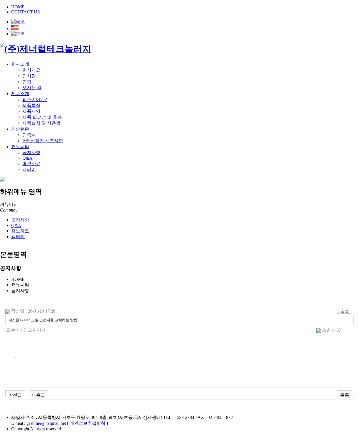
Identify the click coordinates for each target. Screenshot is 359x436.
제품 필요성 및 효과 (42, 117)
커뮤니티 (20, 146)
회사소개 (20, 64)
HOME (18, 6)
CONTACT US (25, 12)
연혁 (26, 81)
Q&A (27, 158)
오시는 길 (32, 87)
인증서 (29, 134)
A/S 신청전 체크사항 (42, 140)
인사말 (29, 76)
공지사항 (31, 152)
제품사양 (31, 111)
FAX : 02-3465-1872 (214, 417)
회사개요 (31, 70)
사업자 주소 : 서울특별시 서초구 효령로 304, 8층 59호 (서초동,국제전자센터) (86, 417)
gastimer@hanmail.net (46, 423)
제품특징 (31, 105)
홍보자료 (31, 163)
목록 (344, 311)
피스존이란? (34, 99)
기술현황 (20, 129)
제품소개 (20, 93)
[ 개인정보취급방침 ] (87, 423)
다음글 (38, 395)
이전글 (15, 395)
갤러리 (29, 169)
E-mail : (38, 423)
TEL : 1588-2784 (178, 417)
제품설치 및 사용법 (41, 123)
